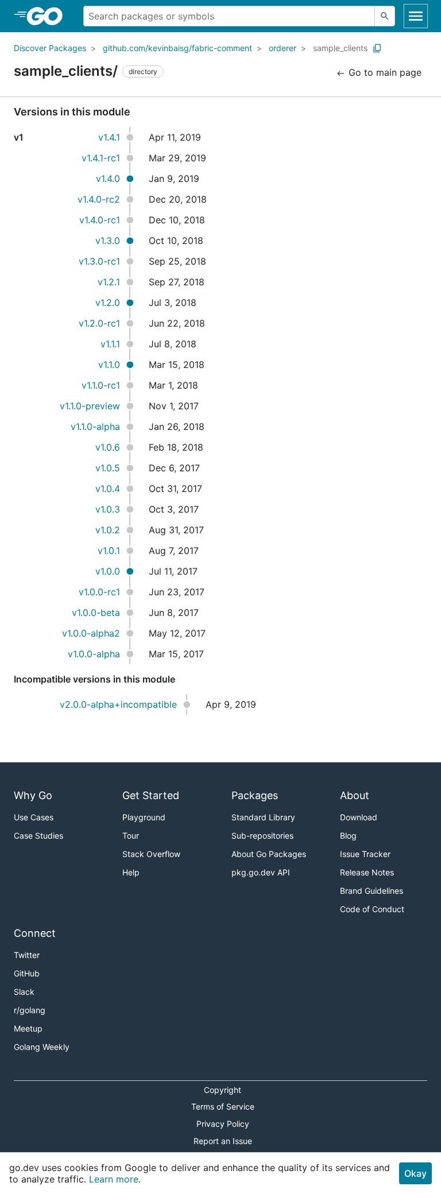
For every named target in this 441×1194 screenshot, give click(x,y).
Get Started (150, 795)
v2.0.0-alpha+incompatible (118, 704)
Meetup (28, 1028)
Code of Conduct (372, 909)
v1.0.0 (107, 571)
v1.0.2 (107, 530)
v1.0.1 (109, 550)
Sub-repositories (262, 835)
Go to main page (383, 72)
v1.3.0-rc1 (99, 261)
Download (358, 817)
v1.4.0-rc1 (99, 220)
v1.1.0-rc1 (101, 385)
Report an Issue (223, 1141)
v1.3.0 (107, 240)
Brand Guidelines (371, 890)
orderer (282, 48)
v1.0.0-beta (96, 612)
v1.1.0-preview (90, 406)
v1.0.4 (107, 488)
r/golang (29, 1010)
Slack (24, 992)
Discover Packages (50, 48)
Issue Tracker (365, 854)
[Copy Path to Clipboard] (377, 48)
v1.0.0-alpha (94, 654)
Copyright (222, 1090)
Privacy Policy (222, 1124)
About (354, 795)
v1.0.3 (107, 509)
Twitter (27, 955)
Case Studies (38, 835)
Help (131, 872)
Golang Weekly (41, 1047)
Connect (35, 933)
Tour (130, 835)
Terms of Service (222, 1106)
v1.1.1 (110, 344)
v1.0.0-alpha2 (91, 633)
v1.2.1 (109, 282)
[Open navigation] (415, 16)
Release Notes (367, 872)
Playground (143, 817)
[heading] (48, 16)
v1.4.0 (108, 178)
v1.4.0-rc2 (99, 199)
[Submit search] (384, 16)
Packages (254, 795)
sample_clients (340, 48)
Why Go (33, 795)
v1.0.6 (107, 447)
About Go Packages (268, 854)
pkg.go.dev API (260, 872)
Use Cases (33, 817)
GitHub (27, 973)
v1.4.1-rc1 (101, 158)
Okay (415, 1173)
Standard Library (263, 817)
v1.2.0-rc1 (99, 323)
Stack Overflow (151, 854)
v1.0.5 (107, 468)
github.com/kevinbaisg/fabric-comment (177, 48)
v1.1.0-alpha (95, 426)
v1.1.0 (109, 364)
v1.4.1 (109, 137)
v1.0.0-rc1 (99, 592)
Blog (348, 835)
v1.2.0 (107, 302)
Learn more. (115, 1179)
